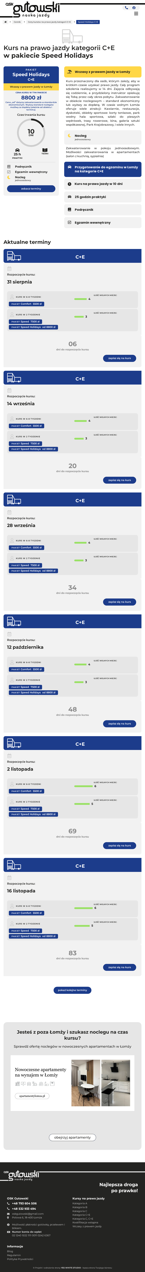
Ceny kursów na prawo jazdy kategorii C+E (49, 22)
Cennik (17, 22)
